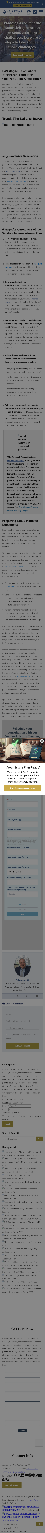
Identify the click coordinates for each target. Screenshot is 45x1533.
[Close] (42, 741)
